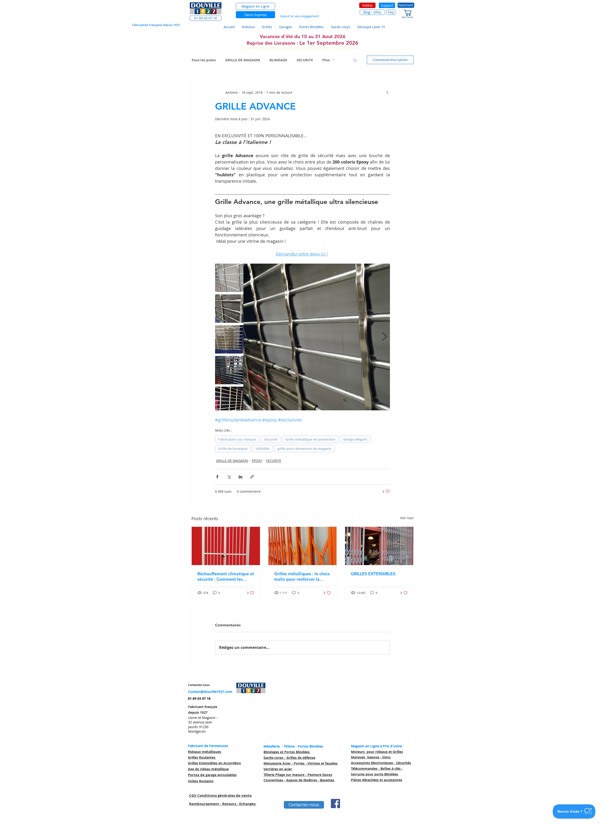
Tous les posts (203, 60)
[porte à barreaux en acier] (226, 546)
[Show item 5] (229, 401)
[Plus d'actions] (387, 92)
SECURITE (305, 60)
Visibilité (262, 448)
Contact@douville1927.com (210, 691)
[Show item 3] (229, 339)
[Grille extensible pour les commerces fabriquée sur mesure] (379, 546)
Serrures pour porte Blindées (375, 774)
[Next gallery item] (384, 337)
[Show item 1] (229, 278)
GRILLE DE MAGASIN (242, 60)
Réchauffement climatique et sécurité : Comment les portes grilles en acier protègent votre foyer (225, 576)
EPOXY (257, 460)
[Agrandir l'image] (316, 337)
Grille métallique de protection (310, 439)
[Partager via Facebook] (217, 476)
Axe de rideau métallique (208, 769)
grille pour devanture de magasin (304, 448)
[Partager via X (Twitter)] (229, 476)
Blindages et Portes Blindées (287, 752)
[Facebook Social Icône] (335, 803)
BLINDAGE (278, 60)
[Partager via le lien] (252, 476)
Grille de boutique (232, 448)
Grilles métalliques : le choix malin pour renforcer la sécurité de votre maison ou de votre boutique (302, 576)
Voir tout (407, 518)
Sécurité (270, 439)
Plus (326, 60)
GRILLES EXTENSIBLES (373, 573)
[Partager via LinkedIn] (240, 476)
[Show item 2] (229, 308)
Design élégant (355, 439)
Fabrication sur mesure (237, 439)
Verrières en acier (278, 769)
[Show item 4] (229, 370)
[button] (205, 18)
